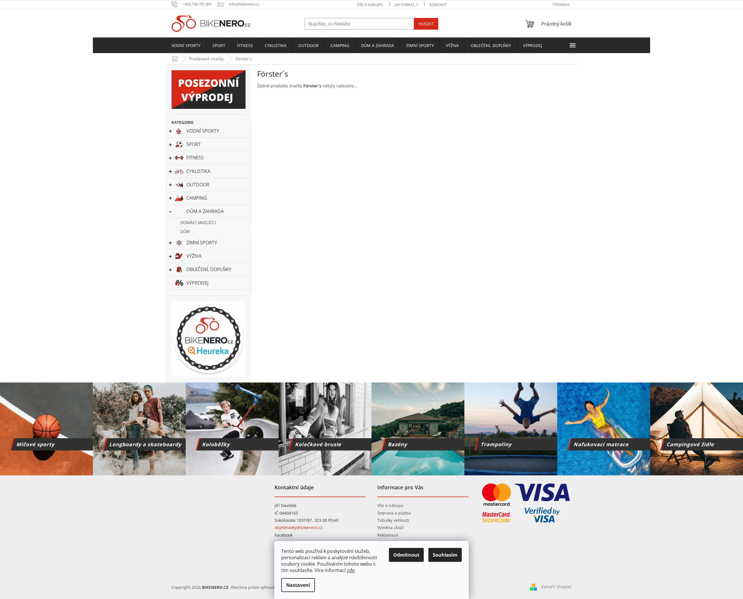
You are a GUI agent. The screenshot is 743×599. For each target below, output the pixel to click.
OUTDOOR (197, 184)
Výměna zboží (390, 527)
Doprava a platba (394, 513)
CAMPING (196, 198)
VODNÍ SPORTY (202, 131)
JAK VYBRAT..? (406, 4)
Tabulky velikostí (393, 520)
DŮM (185, 231)
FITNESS (195, 157)
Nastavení (298, 585)
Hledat (426, 23)
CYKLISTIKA (198, 171)
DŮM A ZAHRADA (205, 211)
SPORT (193, 144)
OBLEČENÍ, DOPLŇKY (208, 269)
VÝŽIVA (193, 256)
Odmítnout (406, 555)
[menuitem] (186, 45)
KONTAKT (438, 4)
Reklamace (387, 535)
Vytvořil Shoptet (556, 586)
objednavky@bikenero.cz (299, 527)
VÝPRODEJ (197, 283)
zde (351, 570)
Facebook (284, 535)
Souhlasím (445, 555)
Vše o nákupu (390, 505)
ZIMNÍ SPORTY (201, 242)
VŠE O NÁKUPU (370, 4)
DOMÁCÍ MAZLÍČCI (198, 222)
